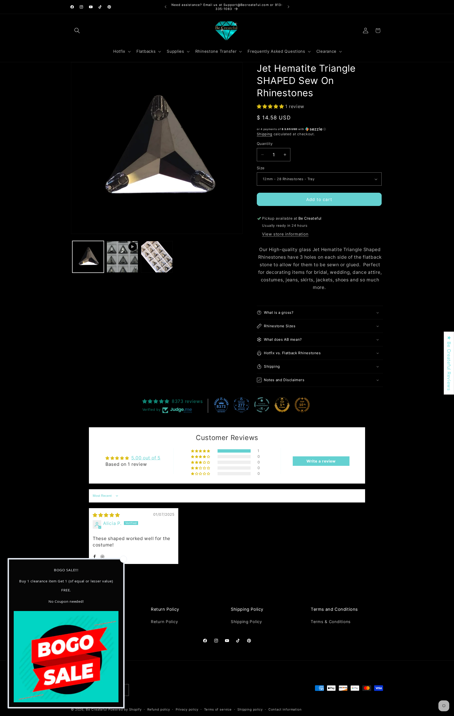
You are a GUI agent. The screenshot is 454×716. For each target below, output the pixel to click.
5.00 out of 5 (145, 458)
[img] (106, 515)
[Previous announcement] (165, 6)
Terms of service (218, 709)
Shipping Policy (246, 621)
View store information (285, 234)
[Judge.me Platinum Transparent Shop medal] (261, 404)
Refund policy (158, 709)
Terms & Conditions (331, 621)
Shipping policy (250, 709)
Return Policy (164, 621)
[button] (77, 30)
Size (261, 168)
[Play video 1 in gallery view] (122, 256)
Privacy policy (187, 709)
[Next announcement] (288, 6)
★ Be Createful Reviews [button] (449, 363)
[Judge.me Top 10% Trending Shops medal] (302, 404)
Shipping (264, 134)
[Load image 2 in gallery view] (156, 256)
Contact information (285, 709)
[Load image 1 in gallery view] (88, 256)
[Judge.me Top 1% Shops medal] (282, 404)
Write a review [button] (321, 461)
